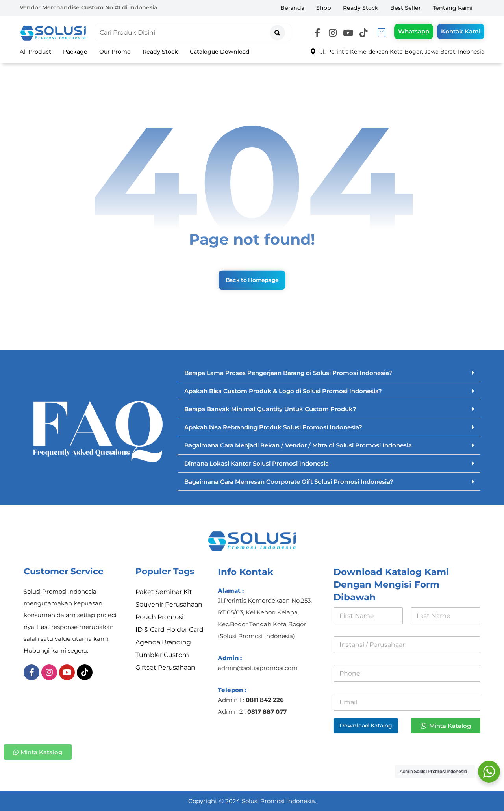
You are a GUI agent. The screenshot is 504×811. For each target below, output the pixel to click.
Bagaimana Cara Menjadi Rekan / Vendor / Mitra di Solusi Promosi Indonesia (298, 445)
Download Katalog (365, 725)
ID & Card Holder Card (169, 629)
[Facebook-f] (31, 672)
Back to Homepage (252, 280)
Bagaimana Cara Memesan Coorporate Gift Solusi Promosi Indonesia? (288, 481)
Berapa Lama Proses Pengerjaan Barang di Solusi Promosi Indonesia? (288, 373)
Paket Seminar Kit (163, 592)
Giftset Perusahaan (165, 667)
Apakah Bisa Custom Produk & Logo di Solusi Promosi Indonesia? (283, 391)
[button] (317, 33)
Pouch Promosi (159, 617)
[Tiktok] (85, 672)
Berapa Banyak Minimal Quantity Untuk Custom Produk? (270, 409)
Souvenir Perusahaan (168, 604)
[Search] (277, 30)
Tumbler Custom (162, 655)
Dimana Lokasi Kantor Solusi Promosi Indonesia (256, 463)
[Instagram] (49, 672)
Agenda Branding (163, 642)
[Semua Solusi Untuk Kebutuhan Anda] (53, 33)
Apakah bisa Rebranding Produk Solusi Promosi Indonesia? (273, 427)
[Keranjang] (381, 32)
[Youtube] (67, 672)
